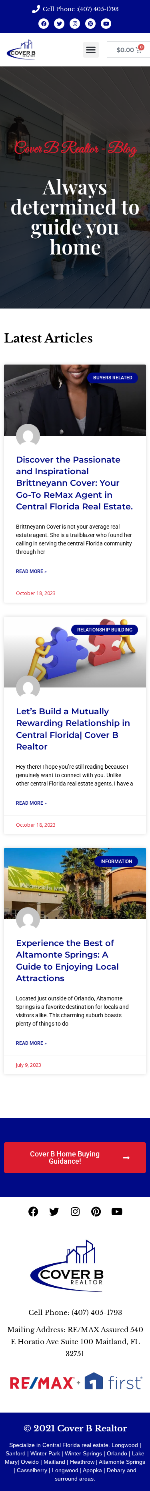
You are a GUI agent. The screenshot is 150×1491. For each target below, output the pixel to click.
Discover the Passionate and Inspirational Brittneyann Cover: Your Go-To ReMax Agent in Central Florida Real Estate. (74, 483)
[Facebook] (43, 23)
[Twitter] (59, 23)
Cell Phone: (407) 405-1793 (75, 1313)
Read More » (31, 571)
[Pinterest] (90, 23)
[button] (91, 50)
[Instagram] (75, 23)
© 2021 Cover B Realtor (75, 1428)
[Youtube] (106, 23)
